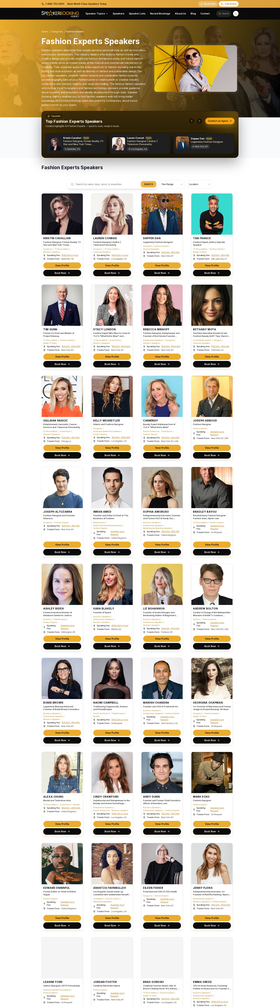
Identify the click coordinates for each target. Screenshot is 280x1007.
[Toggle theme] (236, 13)
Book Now (60, 273)
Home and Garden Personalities (107, 431)
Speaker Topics (95, 13)
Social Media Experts (202, 340)
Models (96, 716)
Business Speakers (151, 522)
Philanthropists (60, 619)
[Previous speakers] (191, 121)
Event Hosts (115, 340)
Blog (193, 13)
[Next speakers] (199, 121)
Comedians (98, 899)
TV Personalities (62, 249)
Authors (196, 619)
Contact (205, 13)
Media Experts (99, 522)
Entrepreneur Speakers (153, 340)
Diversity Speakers (151, 249)
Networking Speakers (102, 901)
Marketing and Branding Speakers (157, 528)
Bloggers (218, 340)
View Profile (62, 265)
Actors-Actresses (151, 431)
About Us (180, 13)
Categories (57, 31)
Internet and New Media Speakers (107, 525)
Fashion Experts (161, 246)
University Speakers (102, 252)
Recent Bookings (160, 13)
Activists (47, 619)
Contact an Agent (218, 120)
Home (44, 31)
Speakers (118, 13)
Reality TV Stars (199, 252)
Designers (47, 249)
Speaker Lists (137, 13)
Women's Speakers (51, 252)
